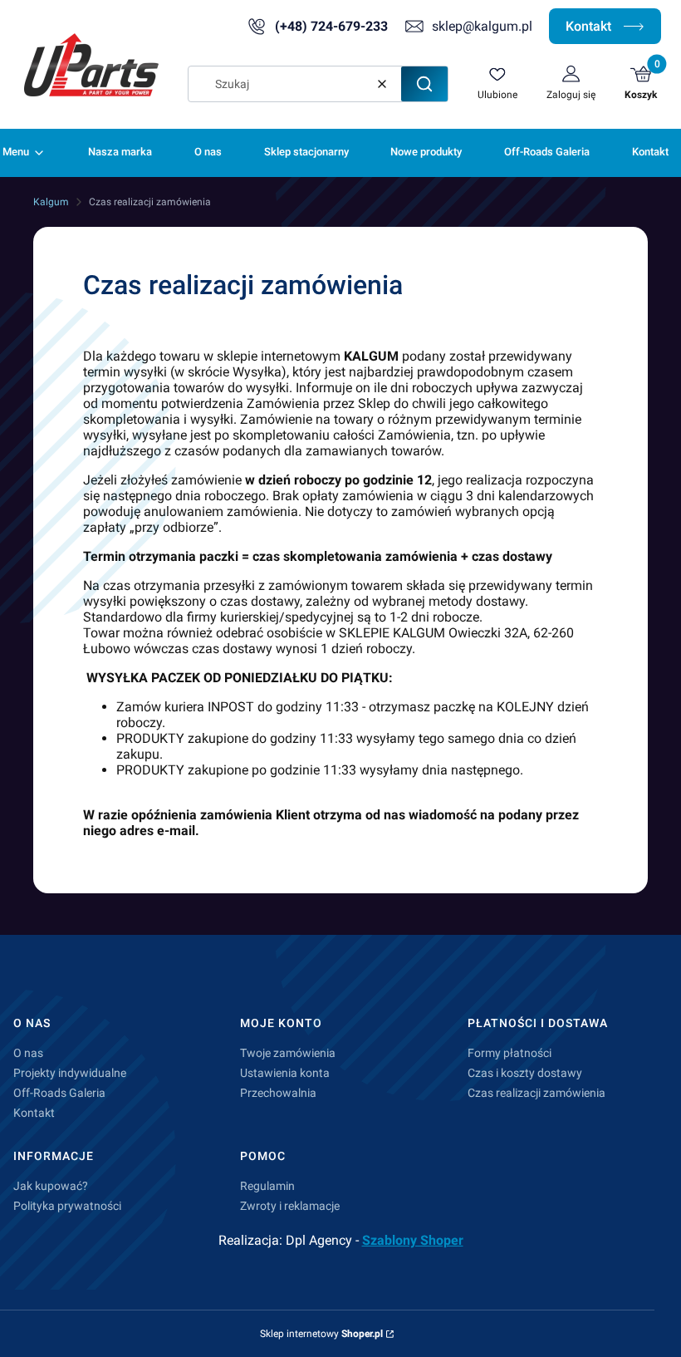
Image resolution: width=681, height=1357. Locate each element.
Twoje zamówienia (288, 1053)
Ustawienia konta (285, 1072)
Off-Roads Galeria (59, 1092)
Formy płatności (509, 1053)
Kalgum (51, 202)
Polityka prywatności (67, 1205)
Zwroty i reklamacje (290, 1205)
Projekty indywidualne (69, 1072)
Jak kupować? (50, 1185)
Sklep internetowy (321, 1334)
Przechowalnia (278, 1092)
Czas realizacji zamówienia (536, 1092)
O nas (28, 1053)
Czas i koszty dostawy (525, 1072)
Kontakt (590, 26)
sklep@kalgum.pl (482, 26)
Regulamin (267, 1185)
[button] (424, 83)
